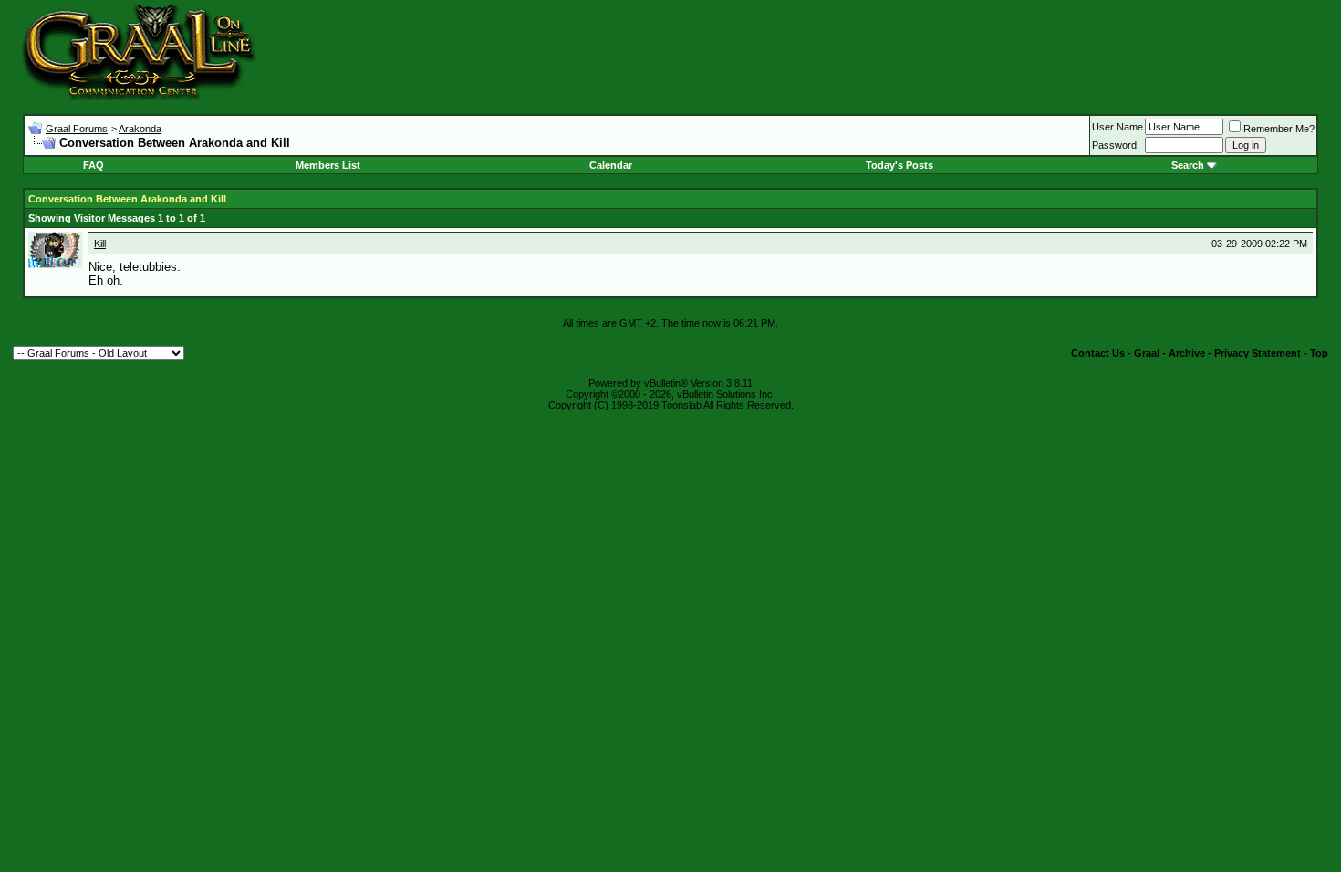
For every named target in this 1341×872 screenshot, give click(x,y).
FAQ (93, 165)
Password (1114, 145)
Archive (1187, 353)
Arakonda (140, 128)
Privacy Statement (1257, 353)
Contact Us (1098, 353)
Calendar (610, 165)
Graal (1146, 353)
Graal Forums (77, 128)
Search (1187, 165)
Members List (328, 165)
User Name (1117, 126)
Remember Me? (1279, 128)
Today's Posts (899, 165)
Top (1319, 353)
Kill (100, 243)
